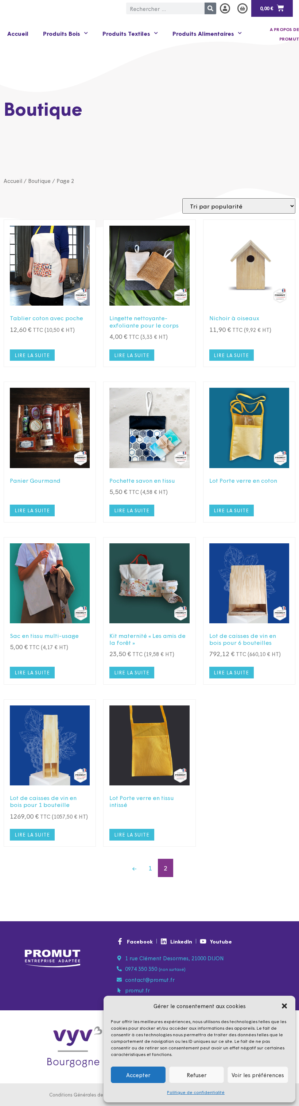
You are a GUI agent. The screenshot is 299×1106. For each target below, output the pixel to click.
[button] (284, 1006)
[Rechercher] (210, 8)
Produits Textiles (126, 33)
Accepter (138, 1075)
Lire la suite (32, 355)
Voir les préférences (258, 1075)
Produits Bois (61, 33)
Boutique (39, 180)
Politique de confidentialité (196, 1092)
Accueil (17, 33)
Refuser (197, 1075)
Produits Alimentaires (203, 33)
